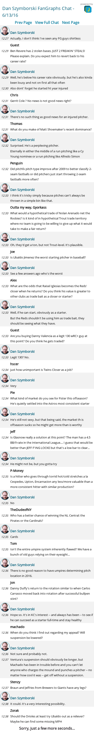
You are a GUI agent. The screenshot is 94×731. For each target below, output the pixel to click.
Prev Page (23, 22)
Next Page (70, 22)
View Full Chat (47, 22)
